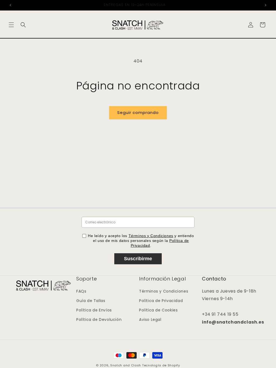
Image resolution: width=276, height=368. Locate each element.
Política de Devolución (99, 319)
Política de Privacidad (161, 300)
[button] (11, 25)
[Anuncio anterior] (10, 5)
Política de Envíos (94, 310)
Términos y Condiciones (151, 236)
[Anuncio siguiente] (265, 5)
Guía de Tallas (90, 300)
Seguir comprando (138, 112)
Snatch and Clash (125, 365)
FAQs (81, 291)
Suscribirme (138, 258)
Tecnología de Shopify (161, 365)
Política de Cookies (158, 310)
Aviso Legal (150, 319)
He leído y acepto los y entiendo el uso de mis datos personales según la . (141, 241)
